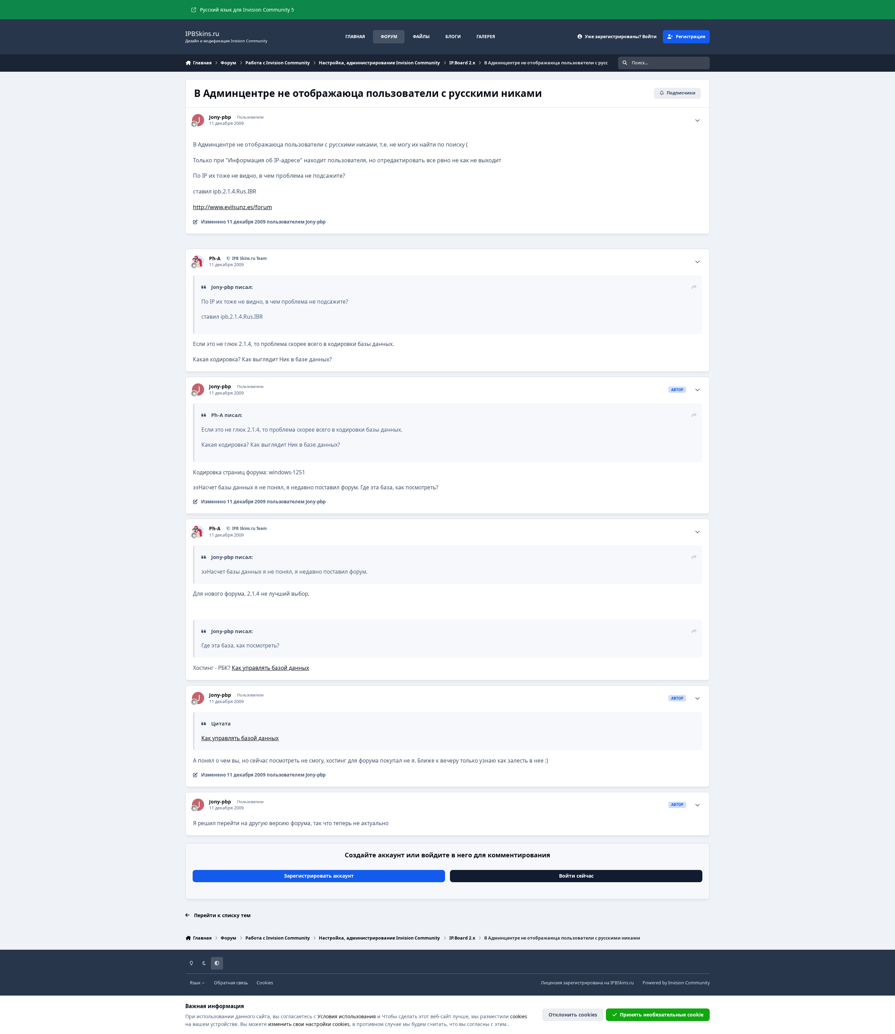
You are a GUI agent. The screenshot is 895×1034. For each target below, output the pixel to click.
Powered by (676, 983)
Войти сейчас (576, 875)
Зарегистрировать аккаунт (319, 875)
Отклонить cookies (573, 1014)
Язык (196, 983)
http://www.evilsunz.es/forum (232, 207)
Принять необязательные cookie (661, 1014)
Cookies (265, 983)
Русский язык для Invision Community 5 (247, 9)
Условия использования (346, 1016)
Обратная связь (231, 983)
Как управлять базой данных (270, 668)
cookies (518, 1016)
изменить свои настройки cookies (309, 1024)
